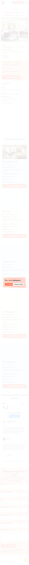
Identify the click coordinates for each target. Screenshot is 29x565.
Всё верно (9, 284)
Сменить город (18, 284)
